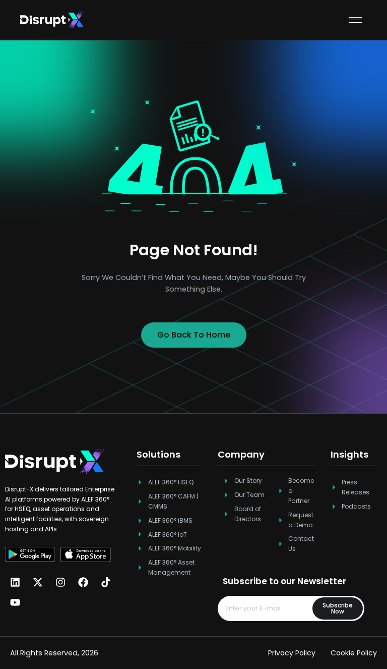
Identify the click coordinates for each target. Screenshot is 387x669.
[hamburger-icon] (355, 20)
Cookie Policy (354, 653)
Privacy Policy (291, 653)
